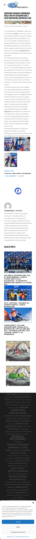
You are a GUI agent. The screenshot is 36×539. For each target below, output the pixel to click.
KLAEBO (17, 458)
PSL (17, 495)
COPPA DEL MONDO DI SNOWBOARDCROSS (17, 418)
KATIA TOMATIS (9, 458)
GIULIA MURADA (24, 450)
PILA (27, 492)
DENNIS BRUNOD (13, 429)
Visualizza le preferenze (18, 532)
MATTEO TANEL (11, 474)
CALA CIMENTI (22, 404)
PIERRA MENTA (20, 492)
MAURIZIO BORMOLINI (22, 474)
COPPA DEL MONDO (18, 413)
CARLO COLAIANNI (12, 407)
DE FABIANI (20, 426)
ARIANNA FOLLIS (11, 402)
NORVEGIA (11, 487)
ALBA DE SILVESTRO (22, 397)
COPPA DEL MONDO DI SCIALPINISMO (17, 416)
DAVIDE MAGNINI (10, 426)
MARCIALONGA (12, 466)
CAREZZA (28, 404)
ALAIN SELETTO (9, 397)
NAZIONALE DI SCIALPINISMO (22, 484)
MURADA (18, 482)
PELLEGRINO (21, 490)
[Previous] (9, 190)
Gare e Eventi (17, 173)
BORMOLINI (8, 404)
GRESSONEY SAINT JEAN (13, 455)
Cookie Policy (10, 536)
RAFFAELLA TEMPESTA (18, 497)
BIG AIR (28, 402)
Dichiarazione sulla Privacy (22, 536)
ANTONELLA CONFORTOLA (17, 399)
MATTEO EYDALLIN (18, 471)
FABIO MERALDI (25, 434)
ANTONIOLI (28, 399)
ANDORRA (7, 399)
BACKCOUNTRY (20, 402)
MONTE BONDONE (11, 482)
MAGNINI (10, 463)
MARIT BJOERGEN (18, 468)
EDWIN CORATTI (16, 431)
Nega (18, 527)
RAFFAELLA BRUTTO (24, 495)
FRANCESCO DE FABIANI (18, 444)
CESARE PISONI (17, 410)
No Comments (11, 176)
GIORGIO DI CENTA (12, 450)
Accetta (18, 522)
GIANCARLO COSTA (18, 447)
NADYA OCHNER (9, 484)
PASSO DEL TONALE (12, 490)
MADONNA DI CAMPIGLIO (22, 461)
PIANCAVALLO (10, 492)
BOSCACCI (15, 405)
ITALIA (27, 455)
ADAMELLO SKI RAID (23, 394)
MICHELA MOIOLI (18, 476)
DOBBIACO (8, 431)
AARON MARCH (12, 394)
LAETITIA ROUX (25, 458)
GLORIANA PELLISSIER (17, 453)
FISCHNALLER (17, 442)
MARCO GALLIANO (22, 466)
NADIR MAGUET (25, 482)
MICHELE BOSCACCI (17, 479)
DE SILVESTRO (24, 429)
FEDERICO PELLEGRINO (18, 437)
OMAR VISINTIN (21, 487)
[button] (33, 503)
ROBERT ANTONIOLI (18, 500)
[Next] (27, 190)
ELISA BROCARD (26, 431)
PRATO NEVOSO (11, 495)
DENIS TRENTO (27, 426)
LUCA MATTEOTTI (10, 460)
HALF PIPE (22, 455)
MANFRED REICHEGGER (21, 463)
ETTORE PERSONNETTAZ (13, 434)
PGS (27, 490)
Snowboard (26, 173)
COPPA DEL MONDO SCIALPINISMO (18, 421)
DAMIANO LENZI (21, 424)
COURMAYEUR (10, 423)
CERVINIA (23, 407)
